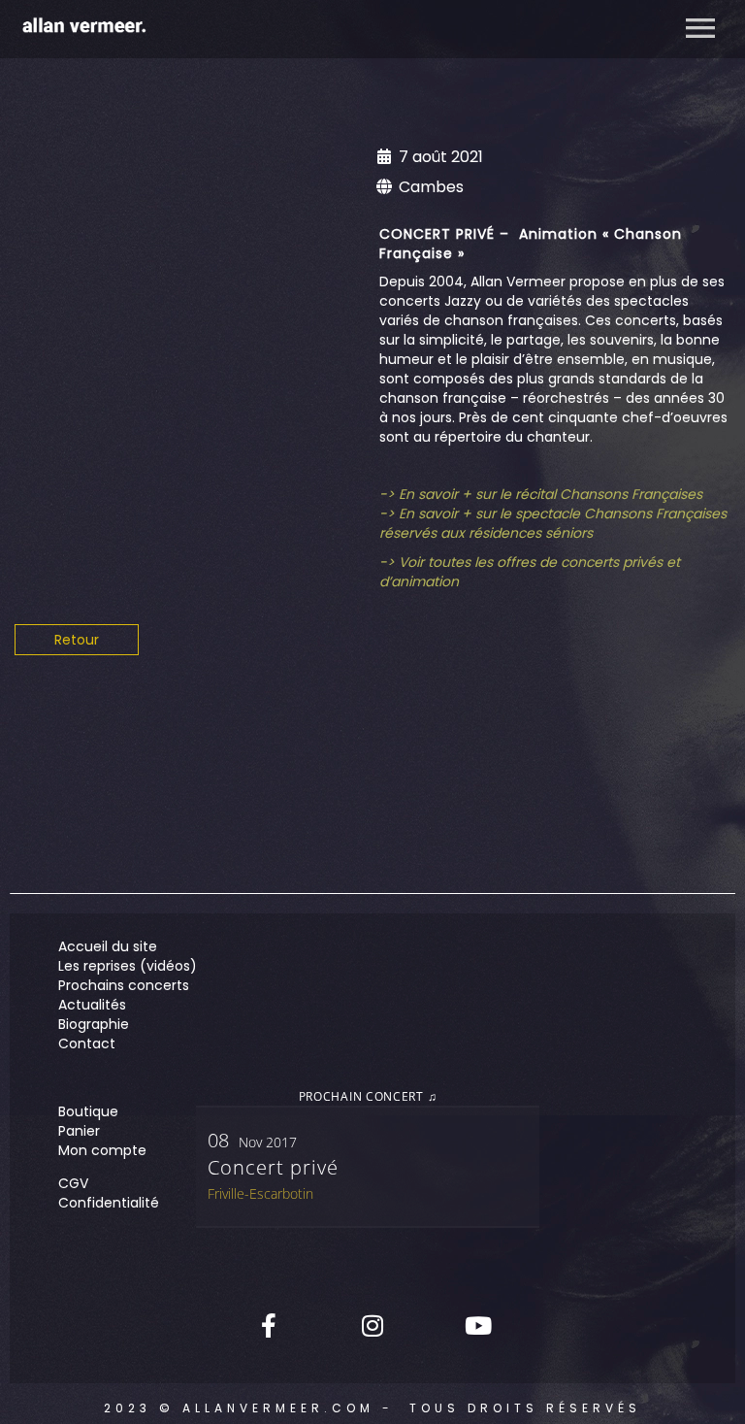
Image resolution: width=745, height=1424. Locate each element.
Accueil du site (107, 946)
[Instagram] (372, 1325)
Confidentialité (108, 1202)
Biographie (93, 1024)
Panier (79, 1131)
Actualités (92, 1004)
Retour (76, 639)
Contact (86, 1043)
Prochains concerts (123, 985)
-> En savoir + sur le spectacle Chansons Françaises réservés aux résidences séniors (553, 523)
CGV (73, 1183)
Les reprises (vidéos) (127, 966)
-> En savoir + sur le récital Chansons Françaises (540, 494)
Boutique (88, 1111)
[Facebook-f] (268, 1325)
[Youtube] (476, 1325)
